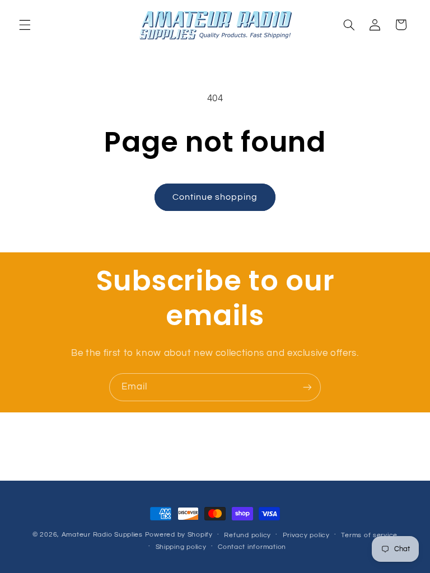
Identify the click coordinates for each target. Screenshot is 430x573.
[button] (25, 24)
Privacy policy (306, 535)
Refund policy (247, 535)
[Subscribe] (307, 387)
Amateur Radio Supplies (102, 535)
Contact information (252, 547)
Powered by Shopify (179, 535)
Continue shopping (215, 196)
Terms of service (369, 535)
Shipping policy (181, 547)
